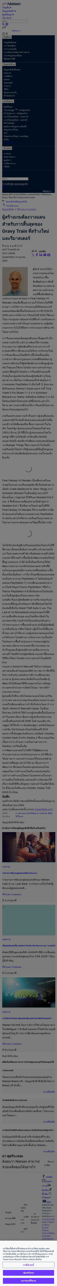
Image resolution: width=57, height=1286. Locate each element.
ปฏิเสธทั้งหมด (28, 1273)
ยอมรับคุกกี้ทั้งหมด (28, 1281)
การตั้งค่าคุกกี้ (28, 1265)
